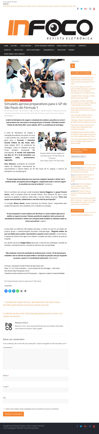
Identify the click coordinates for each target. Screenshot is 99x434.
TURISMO (71, 50)
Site (4, 398)
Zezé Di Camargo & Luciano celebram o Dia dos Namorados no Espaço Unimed (81, 186)
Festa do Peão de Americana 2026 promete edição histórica (81, 193)
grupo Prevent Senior (52, 113)
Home (6, 46)
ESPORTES (82, 46)
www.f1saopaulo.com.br (21, 271)
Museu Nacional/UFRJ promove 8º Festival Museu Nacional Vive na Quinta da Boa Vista (83, 110)
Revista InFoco (26, 111)
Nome (6, 375)
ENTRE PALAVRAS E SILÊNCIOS (45, 46)
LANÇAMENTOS (49, 50)
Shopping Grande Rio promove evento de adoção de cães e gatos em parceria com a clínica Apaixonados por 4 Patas (83, 134)
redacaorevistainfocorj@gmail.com (82, 215)
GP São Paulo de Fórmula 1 (37, 113)
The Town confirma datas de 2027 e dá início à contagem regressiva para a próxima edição (83, 141)
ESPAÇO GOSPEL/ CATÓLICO (66, 46)
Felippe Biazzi (57, 111)
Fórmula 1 (16, 100)
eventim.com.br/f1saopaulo (27, 273)
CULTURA (14, 46)
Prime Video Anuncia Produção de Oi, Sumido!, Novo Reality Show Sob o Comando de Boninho (82, 127)
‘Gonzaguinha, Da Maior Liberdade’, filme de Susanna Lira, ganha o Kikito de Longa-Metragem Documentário (83, 103)
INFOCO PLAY (18, 50)
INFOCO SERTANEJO (33, 50)
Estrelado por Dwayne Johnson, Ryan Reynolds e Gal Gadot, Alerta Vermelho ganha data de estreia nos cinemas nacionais (31, 303)
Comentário (8, 347)
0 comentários (36, 111)
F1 (51, 111)
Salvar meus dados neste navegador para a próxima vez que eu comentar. (32, 409)
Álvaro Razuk (46, 111)
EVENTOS (7, 50)
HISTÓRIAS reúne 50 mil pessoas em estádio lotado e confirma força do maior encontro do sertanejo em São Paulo (39, 6)
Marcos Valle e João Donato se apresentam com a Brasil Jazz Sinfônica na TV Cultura (83, 170)
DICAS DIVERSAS (25, 46)
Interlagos (61, 113)
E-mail (6, 387)
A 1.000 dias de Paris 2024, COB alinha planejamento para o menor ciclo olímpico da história (32, 314)
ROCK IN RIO (62, 50)
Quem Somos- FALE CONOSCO (14, 54)
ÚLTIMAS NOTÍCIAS (26, 100)
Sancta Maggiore (9, 116)
